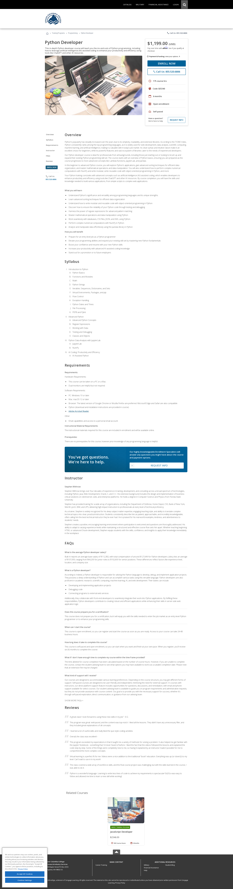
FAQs (48, 156)
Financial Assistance (151, 868)
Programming (73, 33)
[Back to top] (116, 861)
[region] (24, 867)
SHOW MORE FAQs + (74, 700)
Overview (50, 134)
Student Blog (170, 865)
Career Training (101, 865)
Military (146, 865)
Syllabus (49, 140)
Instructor (50, 150)
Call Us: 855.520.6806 (177, 33)
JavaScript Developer (121, 831)
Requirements (52, 145)
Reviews (49, 161)
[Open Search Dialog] (184, 4)
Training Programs (58, 33)
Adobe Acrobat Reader (79, 411)
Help (145, 870)
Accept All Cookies (25, 874)
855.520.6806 (51, 179)
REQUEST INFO (176, 120)
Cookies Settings (25, 880)
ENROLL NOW (166, 63)
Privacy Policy (120, 883)
